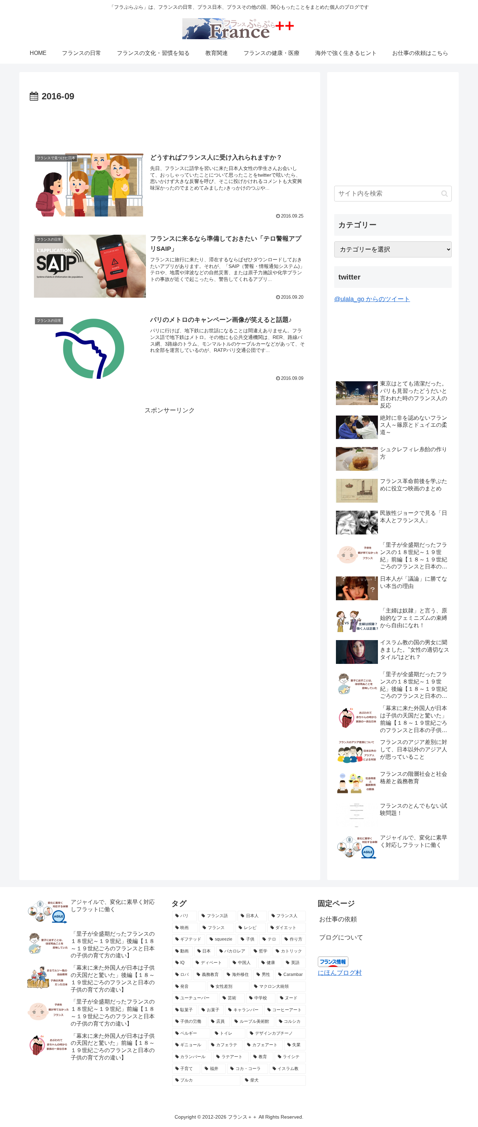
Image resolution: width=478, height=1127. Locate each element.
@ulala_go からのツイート (372, 299)
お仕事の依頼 (338, 919)
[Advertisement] (170, 124)
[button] (444, 194)
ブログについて (341, 937)
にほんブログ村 (340, 972)
